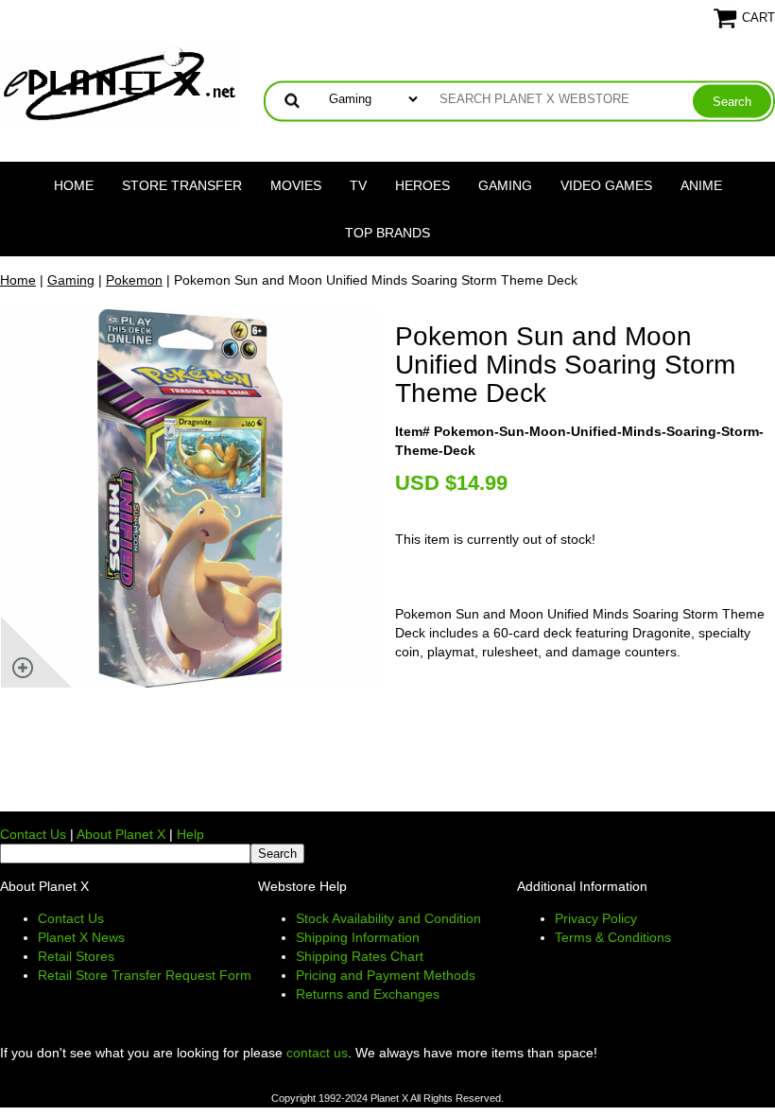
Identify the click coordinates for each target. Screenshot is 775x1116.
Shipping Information (358, 937)
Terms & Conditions (613, 937)
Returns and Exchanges (367, 994)
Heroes (422, 185)
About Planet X (121, 834)
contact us (317, 1052)
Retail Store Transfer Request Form (144, 975)
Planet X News (81, 937)
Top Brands (387, 232)
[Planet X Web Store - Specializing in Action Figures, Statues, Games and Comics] (120, 81)
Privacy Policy (596, 918)
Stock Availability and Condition (388, 918)
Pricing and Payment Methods (385, 975)
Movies (295, 185)
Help (190, 834)
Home (74, 185)
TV (358, 185)
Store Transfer (182, 185)
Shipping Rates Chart (359, 956)
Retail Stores (76, 956)
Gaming (505, 185)
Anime (701, 185)
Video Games (606, 185)
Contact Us (33, 834)
